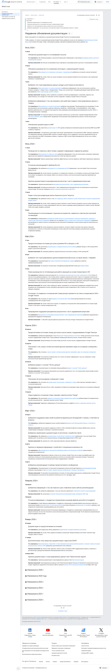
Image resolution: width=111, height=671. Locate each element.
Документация (30, 1)
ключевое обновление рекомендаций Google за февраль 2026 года (69, 494)
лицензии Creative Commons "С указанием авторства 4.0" (67, 617)
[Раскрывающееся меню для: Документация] (36, 2)
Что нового (56, 1)
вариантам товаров (68, 261)
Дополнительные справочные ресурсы (32, 654)
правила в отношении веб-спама (61, 298)
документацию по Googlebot (83, 505)
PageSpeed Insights (86, 650)
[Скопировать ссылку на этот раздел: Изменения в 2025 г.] (45, 570)
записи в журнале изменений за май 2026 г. (63, 189)
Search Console (85, 645)
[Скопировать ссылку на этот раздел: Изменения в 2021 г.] (45, 594)
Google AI (76, 661)
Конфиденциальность (41, 667)
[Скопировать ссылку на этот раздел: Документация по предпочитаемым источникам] (63, 526)
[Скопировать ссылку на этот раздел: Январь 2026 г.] (38, 519)
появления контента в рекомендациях (84, 491)
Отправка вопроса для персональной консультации (35, 648)
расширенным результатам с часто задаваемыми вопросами (71, 184)
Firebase (55, 661)
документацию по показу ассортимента (51, 88)
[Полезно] (97, 15)
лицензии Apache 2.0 (95, 617)
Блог (49, 1)
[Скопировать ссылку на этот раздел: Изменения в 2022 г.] (45, 588)
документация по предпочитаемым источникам (72, 529)
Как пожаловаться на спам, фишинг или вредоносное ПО (35, 651)
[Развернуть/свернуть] (34, 19)
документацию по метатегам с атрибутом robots (61, 436)
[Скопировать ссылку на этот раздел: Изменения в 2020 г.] (45, 600)
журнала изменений (79, 564)
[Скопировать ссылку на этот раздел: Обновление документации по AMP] (55, 125)
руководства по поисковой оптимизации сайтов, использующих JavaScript (61, 450)
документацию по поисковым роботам (52, 505)
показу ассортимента (56, 261)
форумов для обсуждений (73, 423)
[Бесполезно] (99, 15)
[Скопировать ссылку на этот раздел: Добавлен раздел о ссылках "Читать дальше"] (61, 365)
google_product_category (51, 92)
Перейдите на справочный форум (30, 645)
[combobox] (84, 1)
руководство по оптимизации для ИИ (58, 168)
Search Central (16, 2)
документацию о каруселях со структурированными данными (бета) (59, 544)
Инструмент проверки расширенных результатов (93, 648)
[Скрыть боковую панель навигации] (18, 668)
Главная (27, 15)
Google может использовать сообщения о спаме (62, 382)
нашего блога (69, 564)
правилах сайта (40, 618)
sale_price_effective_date (35, 116)
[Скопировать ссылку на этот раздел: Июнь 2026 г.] (37, 144)
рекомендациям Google (89, 468)
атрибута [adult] (84, 266)
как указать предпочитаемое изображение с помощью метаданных (65, 470)
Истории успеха (56, 655)
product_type (40, 92)
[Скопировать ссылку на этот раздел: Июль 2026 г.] (37, 48)
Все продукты (84, 661)
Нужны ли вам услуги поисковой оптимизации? (77, 220)
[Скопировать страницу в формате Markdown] (69, 33)
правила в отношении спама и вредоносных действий (62, 398)
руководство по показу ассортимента (50, 106)
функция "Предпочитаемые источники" (69, 335)
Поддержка (42, 1)
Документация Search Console (59, 653)
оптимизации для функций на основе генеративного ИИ (74, 275)
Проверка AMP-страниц (87, 653)
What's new (6, 6)
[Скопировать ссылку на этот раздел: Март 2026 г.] (37, 411)
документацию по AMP (53, 128)
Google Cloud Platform (65, 661)
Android (41, 661)
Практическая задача (78, 560)
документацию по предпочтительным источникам (61, 246)
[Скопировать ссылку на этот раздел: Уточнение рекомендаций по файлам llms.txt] (61, 165)
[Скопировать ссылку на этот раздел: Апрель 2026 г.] (38, 325)
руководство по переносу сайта (48, 154)
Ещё (65, 1)
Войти (107, 1)
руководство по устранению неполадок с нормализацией (56, 72)
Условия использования (28, 667)
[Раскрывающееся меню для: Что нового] (61, 2)
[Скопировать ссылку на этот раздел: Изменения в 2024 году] (48, 576)
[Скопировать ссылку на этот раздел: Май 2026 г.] (36, 237)
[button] (62, 570)
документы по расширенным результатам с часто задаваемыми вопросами (61, 315)
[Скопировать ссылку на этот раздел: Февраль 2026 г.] (39, 481)
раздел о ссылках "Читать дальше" (77, 368)
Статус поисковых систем (58, 650)
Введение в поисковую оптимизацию (61, 648)
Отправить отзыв (93, 19)
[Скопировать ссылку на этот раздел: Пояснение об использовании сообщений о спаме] (65, 379)
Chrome (48, 661)
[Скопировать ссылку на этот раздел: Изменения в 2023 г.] (45, 582)
